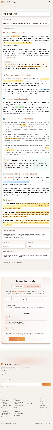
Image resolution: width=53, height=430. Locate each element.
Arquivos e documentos (5, 410)
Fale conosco (44, 398)
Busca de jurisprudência (18, 410)
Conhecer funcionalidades (34, 339)
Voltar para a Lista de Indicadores (10, 6)
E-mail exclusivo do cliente (19, 403)
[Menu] (49, 2)
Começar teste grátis (16, 339)
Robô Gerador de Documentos (6, 414)
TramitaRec (17, 415)
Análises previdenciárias (6, 403)
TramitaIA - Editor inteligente (19, 399)
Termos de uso (44, 423)
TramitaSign (5, 416)
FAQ (42, 403)
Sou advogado (18, 286)
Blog (29, 398)
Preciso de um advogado (33, 286)
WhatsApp (30, 403)
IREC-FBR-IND (15, 36)
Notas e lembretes (19, 413)
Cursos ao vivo (44, 407)
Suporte (43, 401)
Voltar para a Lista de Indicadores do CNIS (13, 262)
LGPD (50, 423)
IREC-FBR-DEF (28, 127)
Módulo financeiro (19, 407)
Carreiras (30, 401)
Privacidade (37, 423)
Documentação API (45, 409)
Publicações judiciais (19, 405)
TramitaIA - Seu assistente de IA (5, 399)
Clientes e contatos (7, 405)
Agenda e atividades (7, 407)
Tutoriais (43, 405)
